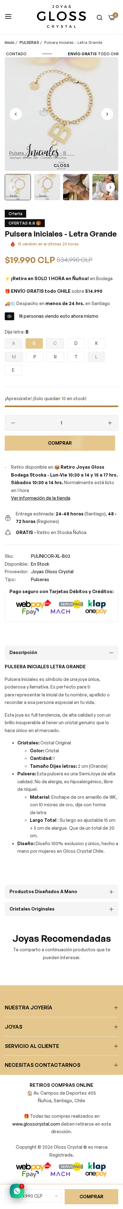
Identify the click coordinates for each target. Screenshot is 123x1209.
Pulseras (40, 579)
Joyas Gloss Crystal (52, 571)
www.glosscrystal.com (36, 1124)
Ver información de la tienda (40, 498)
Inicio (10, 42)
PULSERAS (29, 42)
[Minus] (13, 423)
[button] (107, 114)
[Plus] (109, 423)
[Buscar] (99, 17)
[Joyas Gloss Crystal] (61, 17)
